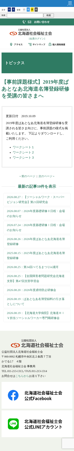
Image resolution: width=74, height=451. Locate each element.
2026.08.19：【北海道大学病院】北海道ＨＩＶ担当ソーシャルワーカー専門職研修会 (36, 315)
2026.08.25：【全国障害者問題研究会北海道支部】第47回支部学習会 (36, 278)
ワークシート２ (23, 152)
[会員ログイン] (37, 38)
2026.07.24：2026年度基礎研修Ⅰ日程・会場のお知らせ (36, 227)
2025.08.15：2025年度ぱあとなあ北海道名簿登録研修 (36, 255)
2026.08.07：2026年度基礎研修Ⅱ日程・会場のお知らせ (36, 213)
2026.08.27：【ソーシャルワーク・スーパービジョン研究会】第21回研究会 (36, 199)
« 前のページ (27, 176)
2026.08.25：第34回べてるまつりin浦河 (32, 267)
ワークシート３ (23, 157)
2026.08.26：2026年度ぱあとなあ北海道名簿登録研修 (36, 241)
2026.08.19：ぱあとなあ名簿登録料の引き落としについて (36, 301)
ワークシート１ (23, 147)
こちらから (22, 375)
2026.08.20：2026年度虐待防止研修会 (31, 290)
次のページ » (46, 176)
